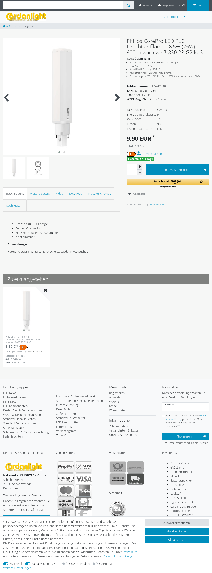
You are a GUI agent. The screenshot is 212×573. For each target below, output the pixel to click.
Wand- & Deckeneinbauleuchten (24, 415)
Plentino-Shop (179, 463)
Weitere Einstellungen (17, 568)
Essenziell (16, 564)
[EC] (66, 515)
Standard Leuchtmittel (70, 418)
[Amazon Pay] (66, 479)
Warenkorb (116, 402)
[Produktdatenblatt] (139, 153)
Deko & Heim (64, 409)
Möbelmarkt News (15, 397)
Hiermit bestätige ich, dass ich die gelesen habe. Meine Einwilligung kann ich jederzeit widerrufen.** (186, 420)
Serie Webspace (13, 428)
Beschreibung (15, 193)
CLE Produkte (173, 17)
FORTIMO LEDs (180, 511)
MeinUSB (176, 476)
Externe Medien (79, 564)
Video (59, 193)
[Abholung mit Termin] (135, 479)
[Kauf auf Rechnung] (66, 503)
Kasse (113, 406)
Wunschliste (138, 193)
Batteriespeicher (181, 480)
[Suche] (128, 5)
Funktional (105, 564)
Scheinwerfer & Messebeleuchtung (26, 432)
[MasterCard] (66, 491)
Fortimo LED (64, 427)
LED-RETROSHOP (181, 515)
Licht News (10, 402)
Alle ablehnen (176, 540)
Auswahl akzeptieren (176, 523)
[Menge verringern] (139, 172)
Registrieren (117, 393)
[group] (26, 310)
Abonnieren (184, 436)
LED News (9, 393)
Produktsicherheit (99, 193)
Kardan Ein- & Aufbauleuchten (22, 410)
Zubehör (61, 435)
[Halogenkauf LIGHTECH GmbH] (24, 467)
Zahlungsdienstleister (45, 564)
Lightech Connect (181, 502)
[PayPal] (66, 467)
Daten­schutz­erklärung (118, 556)
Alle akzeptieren (176, 531)
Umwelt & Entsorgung (123, 435)
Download (75, 193)
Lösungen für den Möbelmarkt (75, 396)
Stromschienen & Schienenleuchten (79, 401)
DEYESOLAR (178, 498)
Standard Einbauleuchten (19, 419)
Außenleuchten (66, 414)
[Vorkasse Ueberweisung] (83, 515)
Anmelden (115, 397)
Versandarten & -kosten (124, 430)
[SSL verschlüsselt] (117, 509)
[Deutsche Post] (118, 467)
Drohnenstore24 (181, 472)
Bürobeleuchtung (67, 405)
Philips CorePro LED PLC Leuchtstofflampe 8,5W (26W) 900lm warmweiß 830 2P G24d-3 (23, 339)
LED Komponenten (15, 406)
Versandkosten (156, 204)
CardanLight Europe (183, 506)
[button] (168, 183)
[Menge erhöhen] (139, 167)
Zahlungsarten (118, 426)
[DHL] (135, 467)
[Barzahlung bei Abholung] (83, 503)
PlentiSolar (177, 485)
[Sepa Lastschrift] (83, 467)
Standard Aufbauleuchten (19, 423)
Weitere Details (40, 193)
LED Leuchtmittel (67, 422)
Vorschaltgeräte (66, 431)
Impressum (130, 552)
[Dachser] (118, 479)
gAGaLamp (177, 467)
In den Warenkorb (176, 170)
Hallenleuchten (13, 436)
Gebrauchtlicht (179, 489)
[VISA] (83, 479)
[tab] (15, 193)
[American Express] (83, 491)
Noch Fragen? (15, 205)
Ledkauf (175, 493)
